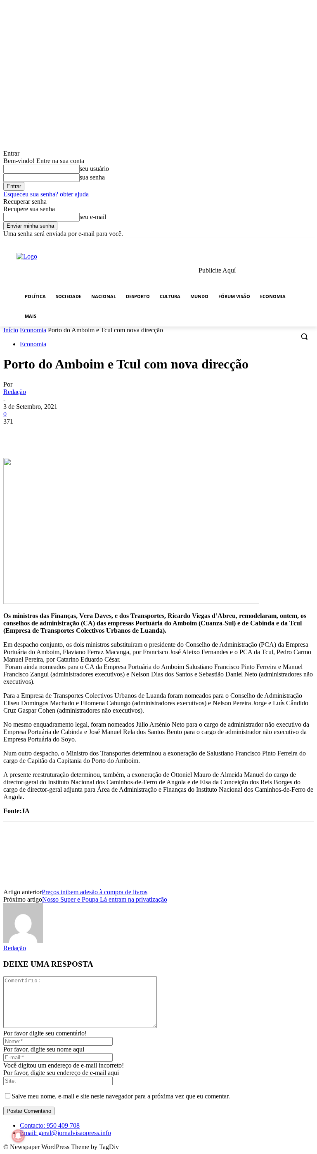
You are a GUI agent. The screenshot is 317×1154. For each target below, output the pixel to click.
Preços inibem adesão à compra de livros (94, 891)
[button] (304, 336)
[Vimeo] (297, 243)
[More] (136, 434)
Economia (33, 329)
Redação (14, 391)
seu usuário (94, 168)
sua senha (92, 177)
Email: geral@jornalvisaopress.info (65, 1132)
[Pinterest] (76, 434)
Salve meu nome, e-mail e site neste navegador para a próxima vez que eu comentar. (121, 1096)
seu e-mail (93, 216)
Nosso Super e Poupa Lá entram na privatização (104, 899)
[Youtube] (309, 243)
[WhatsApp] (106, 434)
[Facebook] (263, 243)
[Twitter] (286, 243)
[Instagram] (274, 243)
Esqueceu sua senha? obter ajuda (46, 194)
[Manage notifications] (18, 1135)
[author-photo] (23, 940)
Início (10, 329)
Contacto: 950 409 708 (50, 1125)
